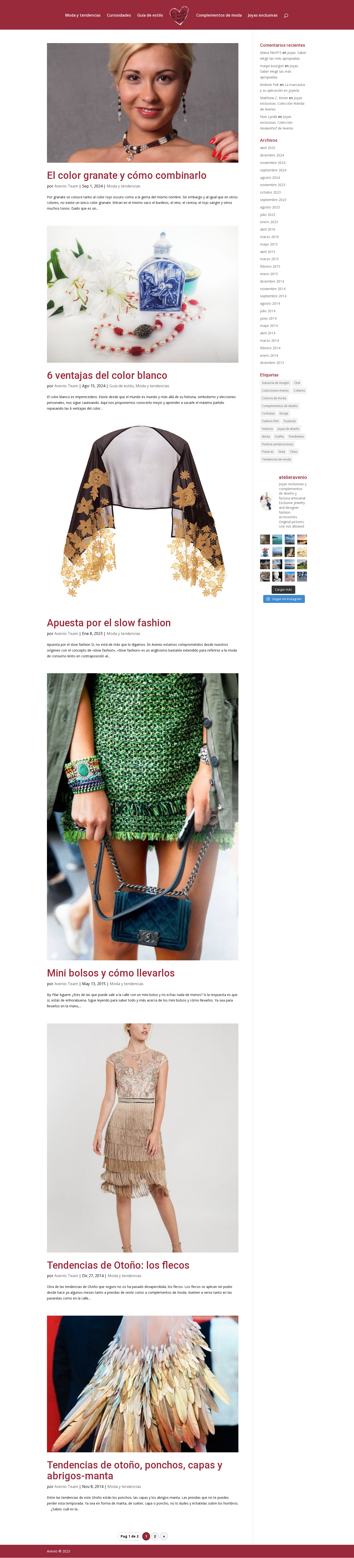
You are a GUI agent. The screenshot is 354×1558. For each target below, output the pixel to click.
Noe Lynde (268, 116)
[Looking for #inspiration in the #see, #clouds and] (290, 539)
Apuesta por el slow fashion (109, 623)
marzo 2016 (269, 236)
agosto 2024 (270, 177)
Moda (266, 436)
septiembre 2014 (273, 296)
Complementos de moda (219, 15)
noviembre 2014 (272, 288)
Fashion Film (270, 421)
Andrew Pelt (269, 84)
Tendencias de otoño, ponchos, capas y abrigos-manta (134, 1470)
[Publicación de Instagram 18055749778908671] (277, 577)
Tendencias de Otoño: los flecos (118, 1265)
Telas (293, 452)
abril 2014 (267, 333)
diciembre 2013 (272, 362)
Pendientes (296, 436)
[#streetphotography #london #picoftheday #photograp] (265, 577)
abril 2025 (267, 147)
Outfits (279, 436)
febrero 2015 (270, 266)
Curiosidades (119, 15)
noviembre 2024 (272, 162)
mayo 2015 (269, 244)
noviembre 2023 (272, 184)
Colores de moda (274, 398)
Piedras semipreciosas (277, 444)
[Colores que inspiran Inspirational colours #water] (302, 539)
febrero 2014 (270, 348)
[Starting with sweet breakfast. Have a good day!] (302, 552)
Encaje (284, 413)
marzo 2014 (269, 340)
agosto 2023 (270, 207)
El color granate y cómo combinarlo (127, 175)
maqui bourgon (272, 66)
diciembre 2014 (272, 281)
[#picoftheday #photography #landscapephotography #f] (302, 564)
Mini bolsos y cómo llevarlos (111, 973)
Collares (299, 390)
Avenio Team (66, 186)
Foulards (290, 421)
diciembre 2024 (272, 155)
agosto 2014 (270, 303)
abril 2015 (267, 251)
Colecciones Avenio (275, 390)
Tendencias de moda (276, 459)
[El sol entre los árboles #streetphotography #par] (265, 539)
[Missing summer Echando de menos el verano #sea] (277, 564)
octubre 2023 (270, 192)
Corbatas (268, 413)
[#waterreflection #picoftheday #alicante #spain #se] (290, 564)
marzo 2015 (269, 259)
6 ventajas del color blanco (107, 375)
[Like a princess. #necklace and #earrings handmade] (290, 552)
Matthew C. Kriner (274, 98)
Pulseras (268, 452)
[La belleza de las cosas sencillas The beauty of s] (265, 552)
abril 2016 (267, 229)
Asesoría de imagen (275, 383)
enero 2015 (269, 274)
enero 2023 (269, 222)
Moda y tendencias (83, 15)
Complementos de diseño (280, 406)
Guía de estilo (150, 15)
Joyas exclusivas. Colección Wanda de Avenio (282, 104)
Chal (297, 383)
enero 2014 (269, 355)
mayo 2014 (269, 325)
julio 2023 (267, 214)
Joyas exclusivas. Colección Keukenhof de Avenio (276, 122)
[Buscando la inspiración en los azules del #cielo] (277, 539)
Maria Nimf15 (271, 52)
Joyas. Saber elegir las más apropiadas (279, 72)
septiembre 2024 (273, 170)
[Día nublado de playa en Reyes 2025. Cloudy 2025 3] (302, 577)
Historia (267, 429)
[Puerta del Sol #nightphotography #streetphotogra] (265, 564)
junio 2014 (268, 318)
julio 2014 (267, 311)
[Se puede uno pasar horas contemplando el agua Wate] (277, 552)
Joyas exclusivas (263, 15)
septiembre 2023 (273, 199)
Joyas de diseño (288, 429)
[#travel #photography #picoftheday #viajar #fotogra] (290, 577)
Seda (281, 452)
